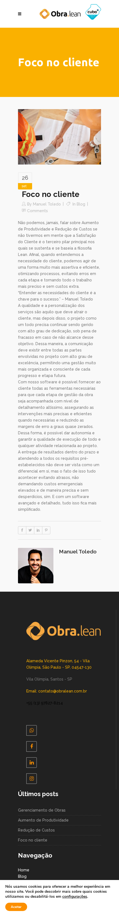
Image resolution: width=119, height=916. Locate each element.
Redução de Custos (36, 830)
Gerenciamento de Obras (42, 810)
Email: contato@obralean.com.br (56, 691)
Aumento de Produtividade (43, 820)
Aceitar (16, 907)
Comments (37, 211)
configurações (74, 896)
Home (23, 870)
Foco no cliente (32, 840)
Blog (81, 204)
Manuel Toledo (47, 204)
